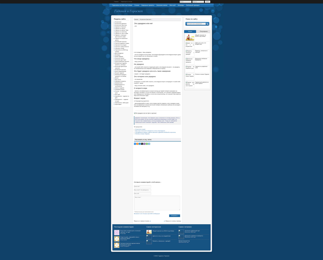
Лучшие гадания (119, 73)
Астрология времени (120, 23)
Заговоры (117, 55)
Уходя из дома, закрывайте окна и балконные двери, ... (129, 237)
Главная (116, 1)
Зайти (207, 1)
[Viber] (144, 144)
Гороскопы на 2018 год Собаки (122, 5)
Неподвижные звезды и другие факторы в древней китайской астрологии (155, 132)
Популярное (204, 31)
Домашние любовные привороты (201, 59)
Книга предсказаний (120, 71)
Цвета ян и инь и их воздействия (200, 43)
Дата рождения (119, 53)
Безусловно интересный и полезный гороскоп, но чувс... (130, 231)
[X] (142, 144)
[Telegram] (149, 144)
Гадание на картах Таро (121, 30)
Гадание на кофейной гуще (201, 67)
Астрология (118, 22)
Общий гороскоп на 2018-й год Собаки (200, 35)
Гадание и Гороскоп (120, 27)
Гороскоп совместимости (122, 46)
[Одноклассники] (137, 144)
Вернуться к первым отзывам (141, 221)
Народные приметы (120, 81)
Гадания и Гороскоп (128, 10)
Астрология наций (140, 129)
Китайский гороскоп (120, 69)
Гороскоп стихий (119, 48)
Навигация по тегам (126, 1)
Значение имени (119, 58)
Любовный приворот (193, 5)
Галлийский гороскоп (121, 41)
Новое (190, 31)
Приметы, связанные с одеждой (201, 51)
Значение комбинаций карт (192, 230)
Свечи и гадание (119, 88)
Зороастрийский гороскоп (122, 61)
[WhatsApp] (147, 144)
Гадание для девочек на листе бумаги (202, 82)
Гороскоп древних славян (122, 43)
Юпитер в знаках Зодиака (142, 133)
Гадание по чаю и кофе (121, 33)
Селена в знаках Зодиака (202, 74)
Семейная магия (119, 89)
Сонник (136, 5)
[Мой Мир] (140, 144)
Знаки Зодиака (119, 56)
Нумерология (118, 83)
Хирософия (118, 104)
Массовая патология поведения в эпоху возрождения (150, 130)
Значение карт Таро (120, 59)
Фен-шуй (117, 94)
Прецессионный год (184, 240)
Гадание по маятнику (121, 31)
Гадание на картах (120, 28)
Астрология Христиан (121, 25)
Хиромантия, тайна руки (121, 102)
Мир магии (118, 79)
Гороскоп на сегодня (120, 45)
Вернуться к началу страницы (173, 221)
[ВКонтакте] (135, 144)
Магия (116, 78)
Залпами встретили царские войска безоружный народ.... (130, 244)
